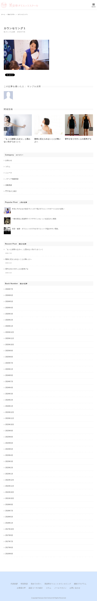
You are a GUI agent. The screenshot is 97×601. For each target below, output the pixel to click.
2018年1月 (9, 523)
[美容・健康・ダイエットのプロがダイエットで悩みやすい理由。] (7, 228)
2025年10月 (9, 344)
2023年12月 (9, 412)
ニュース (8, 173)
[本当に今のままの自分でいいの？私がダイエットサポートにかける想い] (7, 208)
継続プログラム (80, 584)
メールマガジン (60, 588)
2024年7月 (9, 381)
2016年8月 (9, 554)
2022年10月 (9, 492)
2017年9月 (9, 535)
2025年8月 (9, 357)
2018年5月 (9, 517)
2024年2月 (9, 400)
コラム (7, 167)
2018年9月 (9, 504)
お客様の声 (21, 588)
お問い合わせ (75, 588)
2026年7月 (9, 289)
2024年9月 (9, 375)
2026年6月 (9, 295)
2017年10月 (9, 529)
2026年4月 (9, 308)
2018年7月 (9, 511)
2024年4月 (9, 387)
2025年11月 (9, 338)
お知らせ (8, 160)
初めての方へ (36, 584)
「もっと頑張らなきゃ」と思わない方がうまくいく (24, 249)
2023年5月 (9, 449)
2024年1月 (9, 406)
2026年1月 (9, 326)
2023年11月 (9, 418)
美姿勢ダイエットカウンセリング (57, 584)
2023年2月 (9, 468)
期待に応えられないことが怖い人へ (18, 259)
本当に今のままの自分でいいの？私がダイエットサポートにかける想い (38, 209)
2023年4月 (9, 455)
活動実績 (8, 185)
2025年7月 (9, 363)
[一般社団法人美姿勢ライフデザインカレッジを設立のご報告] (7, 218)
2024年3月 (9, 394)
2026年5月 (9, 301)
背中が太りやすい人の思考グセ (78, 139)
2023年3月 (9, 461)
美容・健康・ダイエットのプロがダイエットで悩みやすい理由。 (36, 229)
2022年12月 (9, 480)
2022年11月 (9, 486)
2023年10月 (9, 424)
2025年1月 (9, 369)
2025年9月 (9, 351)
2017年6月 (9, 547)
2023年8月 (9, 437)
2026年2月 (9, 320)
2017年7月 (9, 541)
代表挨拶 (14, 584)
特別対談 (24, 584)
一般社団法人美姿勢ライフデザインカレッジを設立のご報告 (34, 219)
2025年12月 (9, 332)
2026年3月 (9, 314)
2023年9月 (9, 431)
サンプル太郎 (10, 32)
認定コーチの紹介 (36, 588)
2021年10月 (9, 498)
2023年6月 (9, 443)
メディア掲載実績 (11, 179)
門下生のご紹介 (11, 191)
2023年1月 (9, 474)
